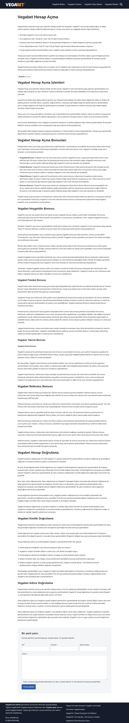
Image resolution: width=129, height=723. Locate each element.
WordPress (15, 718)
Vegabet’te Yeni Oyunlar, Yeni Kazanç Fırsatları (83, 717)
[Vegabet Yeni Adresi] (16, 4)
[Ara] (121, 4)
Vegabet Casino (75, 4)
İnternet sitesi (84, 645)
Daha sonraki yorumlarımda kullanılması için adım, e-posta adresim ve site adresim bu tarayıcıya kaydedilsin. (62, 682)
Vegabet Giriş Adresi (93, 4)
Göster (28, 76)
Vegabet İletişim (112, 4)
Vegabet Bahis (58, 4)
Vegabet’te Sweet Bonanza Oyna (78, 721)
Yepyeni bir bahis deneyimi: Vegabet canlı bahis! (83, 706)
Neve (7, 718)
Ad (23, 645)
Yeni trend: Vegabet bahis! (75, 709)
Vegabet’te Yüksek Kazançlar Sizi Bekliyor (81, 713)
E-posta (54, 645)
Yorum (24, 654)
